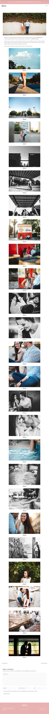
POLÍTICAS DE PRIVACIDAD (24, 709)
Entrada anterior (4, 663)
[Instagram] (2, 710)
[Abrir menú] (46, 6)
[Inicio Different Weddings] (24, 704)
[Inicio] (3, 6)
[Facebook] (4, 710)
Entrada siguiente (44, 663)
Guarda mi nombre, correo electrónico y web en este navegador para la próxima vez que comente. (20, 691)
